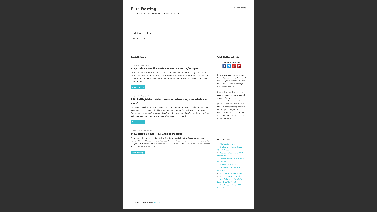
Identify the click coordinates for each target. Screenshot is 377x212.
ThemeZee (157, 202)
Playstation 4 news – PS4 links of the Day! (156, 133)
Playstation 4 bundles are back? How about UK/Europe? (164, 68)
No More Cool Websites (228, 164)
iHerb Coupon (137, 33)
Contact (135, 38)
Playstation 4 (145, 65)
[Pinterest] (239, 66)
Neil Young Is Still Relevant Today (231, 173)
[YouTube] (234, 66)
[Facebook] (224, 66)
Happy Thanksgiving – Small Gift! (231, 176)
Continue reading (137, 87)
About (144, 38)
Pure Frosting (143, 8)
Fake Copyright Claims (227, 144)
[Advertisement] (204, 36)
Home (149, 33)
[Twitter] (229, 66)
